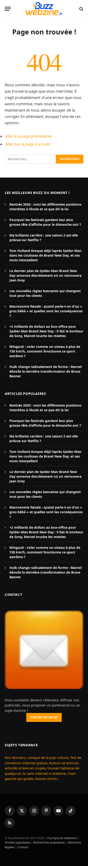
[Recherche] (80, 9)
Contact (22, 847)
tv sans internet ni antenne (44, 773)
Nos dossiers (15, 757)
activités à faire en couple (25, 768)
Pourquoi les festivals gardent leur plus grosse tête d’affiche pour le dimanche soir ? (45, 222)
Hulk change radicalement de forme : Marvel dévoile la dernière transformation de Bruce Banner (45, 371)
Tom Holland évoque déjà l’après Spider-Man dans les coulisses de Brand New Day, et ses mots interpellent (45, 255)
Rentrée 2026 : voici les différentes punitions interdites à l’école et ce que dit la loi (45, 206)
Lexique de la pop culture (47, 757)
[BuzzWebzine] (44, 9)
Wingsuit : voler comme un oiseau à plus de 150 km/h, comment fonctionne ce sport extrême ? (44, 351)
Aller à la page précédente (28, 136)
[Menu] (8, 9)
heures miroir (46, 778)
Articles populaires (17, 842)
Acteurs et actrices (63, 762)
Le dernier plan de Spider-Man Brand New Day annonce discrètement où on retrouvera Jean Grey (45, 275)
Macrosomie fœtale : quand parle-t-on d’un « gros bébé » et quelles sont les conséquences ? (46, 311)
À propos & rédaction (62, 838)
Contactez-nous (43, 717)
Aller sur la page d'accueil (27, 144)
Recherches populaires (49, 842)
